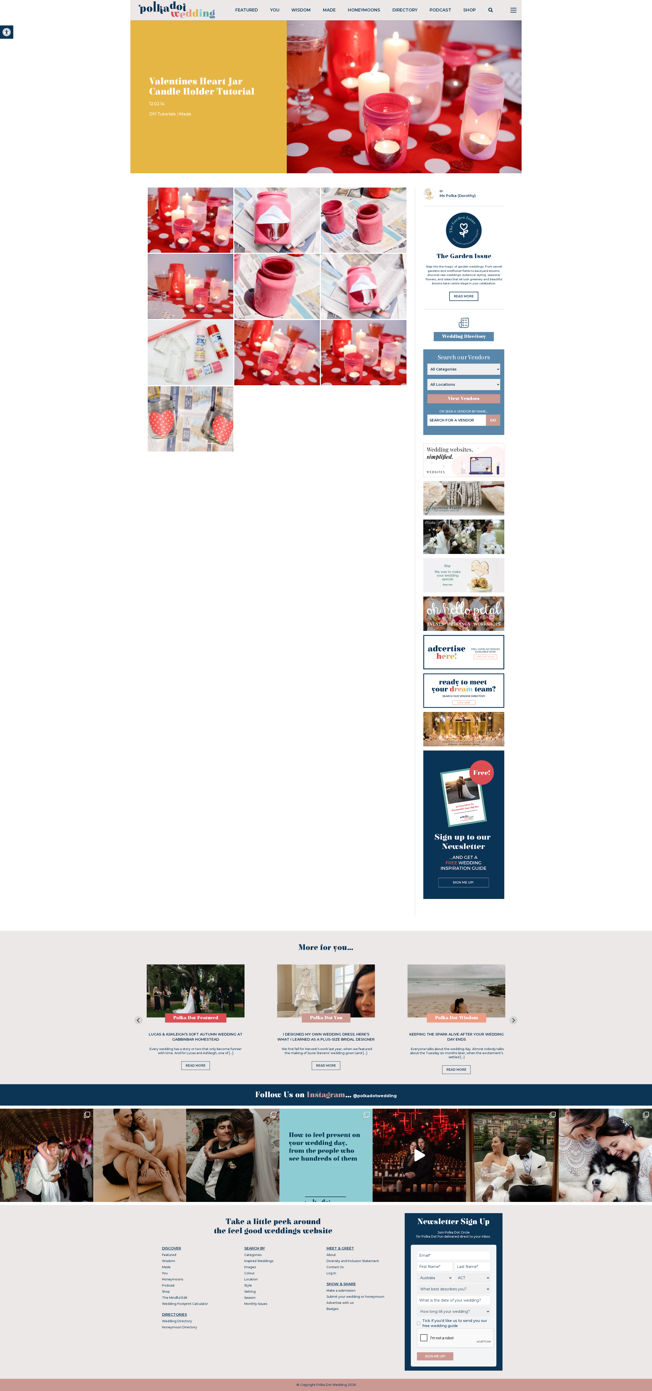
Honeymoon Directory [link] (179, 1327)
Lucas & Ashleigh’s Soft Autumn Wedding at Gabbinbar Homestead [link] (195, 1037)
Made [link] (329, 10)
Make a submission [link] (341, 1290)
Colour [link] (249, 1273)
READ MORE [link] (464, 296)
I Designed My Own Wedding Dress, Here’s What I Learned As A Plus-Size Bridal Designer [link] (326, 1037)
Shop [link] (469, 10)
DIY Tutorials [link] (163, 114)
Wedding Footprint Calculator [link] (185, 1304)
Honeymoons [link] (364, 10)
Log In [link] (331, 1273)
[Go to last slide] (138, 1020)
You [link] (274, 10)
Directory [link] (404, 10)
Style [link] (248, 1285)
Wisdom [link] (301, 10)
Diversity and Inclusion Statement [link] (353, 1261)
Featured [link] (246, 10)
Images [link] (250, 1267)
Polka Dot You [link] (326, 1018)
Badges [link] (332, 1309)
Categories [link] (253, 1255)
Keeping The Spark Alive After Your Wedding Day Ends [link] (456, 1037)
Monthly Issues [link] (255, 1304)
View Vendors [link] (464, 398)
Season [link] (249, 1298)
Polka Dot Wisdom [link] (456, 1018)
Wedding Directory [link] (464, 336)
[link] (6, 32)
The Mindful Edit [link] (174, 1298)
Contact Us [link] (335, 1267)
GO (493, 420)
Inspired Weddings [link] (258, 1261)
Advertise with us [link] (340, 1303)
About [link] (331, 1255)
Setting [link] (250, 1291)
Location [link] (251, 1279)
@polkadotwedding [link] (375, 1095)
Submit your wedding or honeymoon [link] (355, 1297)
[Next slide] (513, 1020)
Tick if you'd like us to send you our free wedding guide (454, 1323)
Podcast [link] (440, 10)
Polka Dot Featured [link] (195, 1018)
